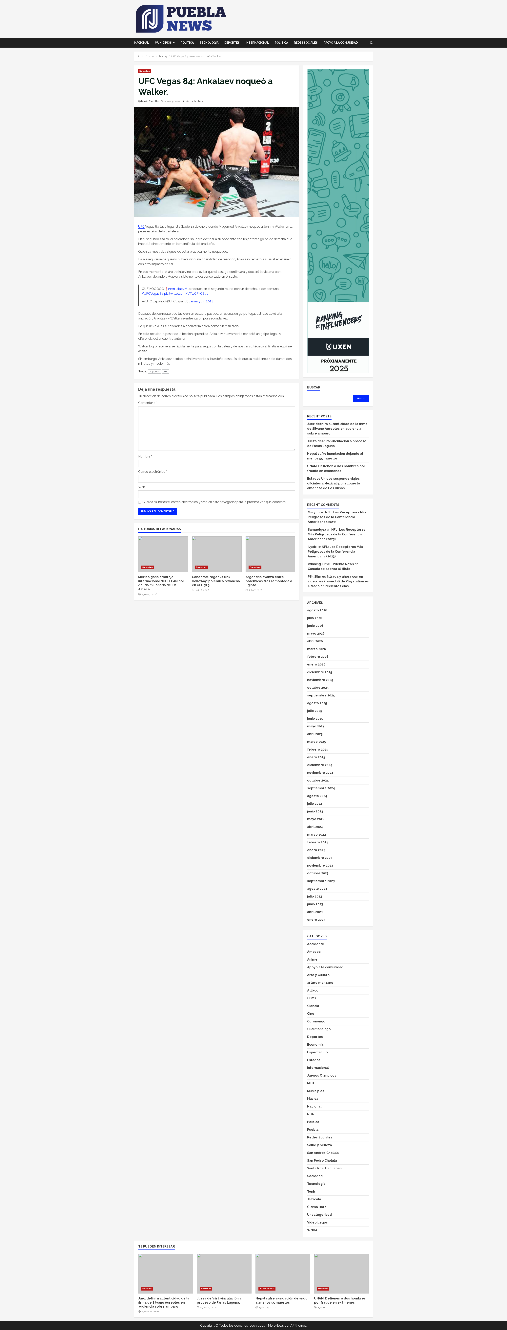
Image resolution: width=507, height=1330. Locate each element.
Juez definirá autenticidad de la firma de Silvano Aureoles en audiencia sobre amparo (337, 428)
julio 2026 (314, 618)
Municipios (163, 42)
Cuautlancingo (319, 1029)
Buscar (313, 387)
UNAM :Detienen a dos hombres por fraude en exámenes (341, 1274)
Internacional (257, 42)
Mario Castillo (149, 101)
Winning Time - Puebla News (331, 564)
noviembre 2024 (320, 773)
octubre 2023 (318, 873)
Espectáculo (317, 1052)
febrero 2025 (317, 749)
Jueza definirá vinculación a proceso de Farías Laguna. (224, 1274)
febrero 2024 (317, 842)
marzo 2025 (316, 742)
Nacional (141, 42)
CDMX (311, 998)
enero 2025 (316, 757)
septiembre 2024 (321, 788)
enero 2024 (316, 850)
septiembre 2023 (321, 881)
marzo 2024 (316, 834)
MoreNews (276, 1325)
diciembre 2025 (319, 672)
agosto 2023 (317, 889)
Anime (312, 959)
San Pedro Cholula (322, 1160)
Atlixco (312, 990)
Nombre (145, 456)
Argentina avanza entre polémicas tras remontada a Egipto (270, 554)
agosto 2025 (317, 703)
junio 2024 (315, 811)
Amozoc (314, 952)
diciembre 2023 (319, 858)
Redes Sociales (306, 42)
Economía (315, 1044)
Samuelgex (317, 529)
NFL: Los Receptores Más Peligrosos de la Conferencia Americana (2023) (337, 517)
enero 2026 (316, 664)
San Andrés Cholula (323, 1153)
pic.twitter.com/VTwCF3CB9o (186, 293)
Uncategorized (319, 1215)
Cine (310, 1013)
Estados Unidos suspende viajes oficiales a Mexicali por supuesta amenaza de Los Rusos (333, 483)
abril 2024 (315, 827)
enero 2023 (316, 920)
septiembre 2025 (321, 695)
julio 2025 (314, 711)
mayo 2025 (315, 726)
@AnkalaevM (177, 289)
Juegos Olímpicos (321, 1075)
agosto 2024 (317, 796)
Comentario (147, 403)
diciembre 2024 (319, 765)
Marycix (314, 512)
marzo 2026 (316, 649)
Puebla (312, 1130)
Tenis (311, 1191)
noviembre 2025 (320, 680)
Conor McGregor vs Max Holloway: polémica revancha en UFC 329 (217, 554)
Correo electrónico (152, 472)
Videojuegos (317, 1222)
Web (141, 487)
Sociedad (315, 1176)
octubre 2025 (318, 687)
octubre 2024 (318, 780)
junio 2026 (315, 626)
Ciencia (313, 1006)
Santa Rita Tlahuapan (324, 1168)
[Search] (371, 43)
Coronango (316, 1021)
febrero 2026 (317, 657)
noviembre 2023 (320, 865)
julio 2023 (314, 896)
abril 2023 (315, 912)
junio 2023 (315, 904)
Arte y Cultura (318, 975)
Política (187, 42)
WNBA (312, 1230)
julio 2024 (314, 803)
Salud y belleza (319, 1145)
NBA (310, 1114)
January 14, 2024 (201, 301)
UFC (141, 226)
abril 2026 (315, 641)
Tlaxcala (314, 1199)
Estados (313, 1060)
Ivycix (312, 547)
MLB (310, 1083)
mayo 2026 (316, 633)
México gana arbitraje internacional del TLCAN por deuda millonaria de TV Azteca (163, 554)
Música (312, 1099)
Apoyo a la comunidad (341, 42)
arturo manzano (320, 983)
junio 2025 (315, 718)
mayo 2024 (316, 819)
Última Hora (316, 1207)
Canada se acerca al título (329, 569)
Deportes (232, 42)
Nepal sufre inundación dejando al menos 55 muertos (282, 1274)
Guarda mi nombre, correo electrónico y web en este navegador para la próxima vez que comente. (214, 502)
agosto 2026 (317, 610)
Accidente (315, 944)
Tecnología (209, 42)
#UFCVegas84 (152, 293)
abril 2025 (315, 734)
